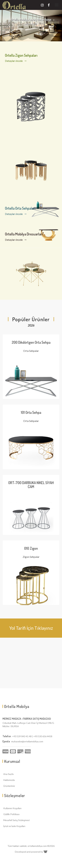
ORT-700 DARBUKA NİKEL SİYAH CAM (31, 484)
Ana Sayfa (8, 774)
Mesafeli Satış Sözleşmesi (16, 820)
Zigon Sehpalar (31, 556)
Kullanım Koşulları (12, 808)
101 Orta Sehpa (31, 412)
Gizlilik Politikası (11, 814)
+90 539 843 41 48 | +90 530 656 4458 (32, 736)
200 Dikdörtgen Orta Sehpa (31, 342)
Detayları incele (14, 60)
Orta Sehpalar (31, 350)
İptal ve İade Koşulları (14, 826)
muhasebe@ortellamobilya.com (27, 741)
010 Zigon (31, 548)
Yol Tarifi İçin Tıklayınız (31, 628)
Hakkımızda (9, 780)
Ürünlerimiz (9, 785)
